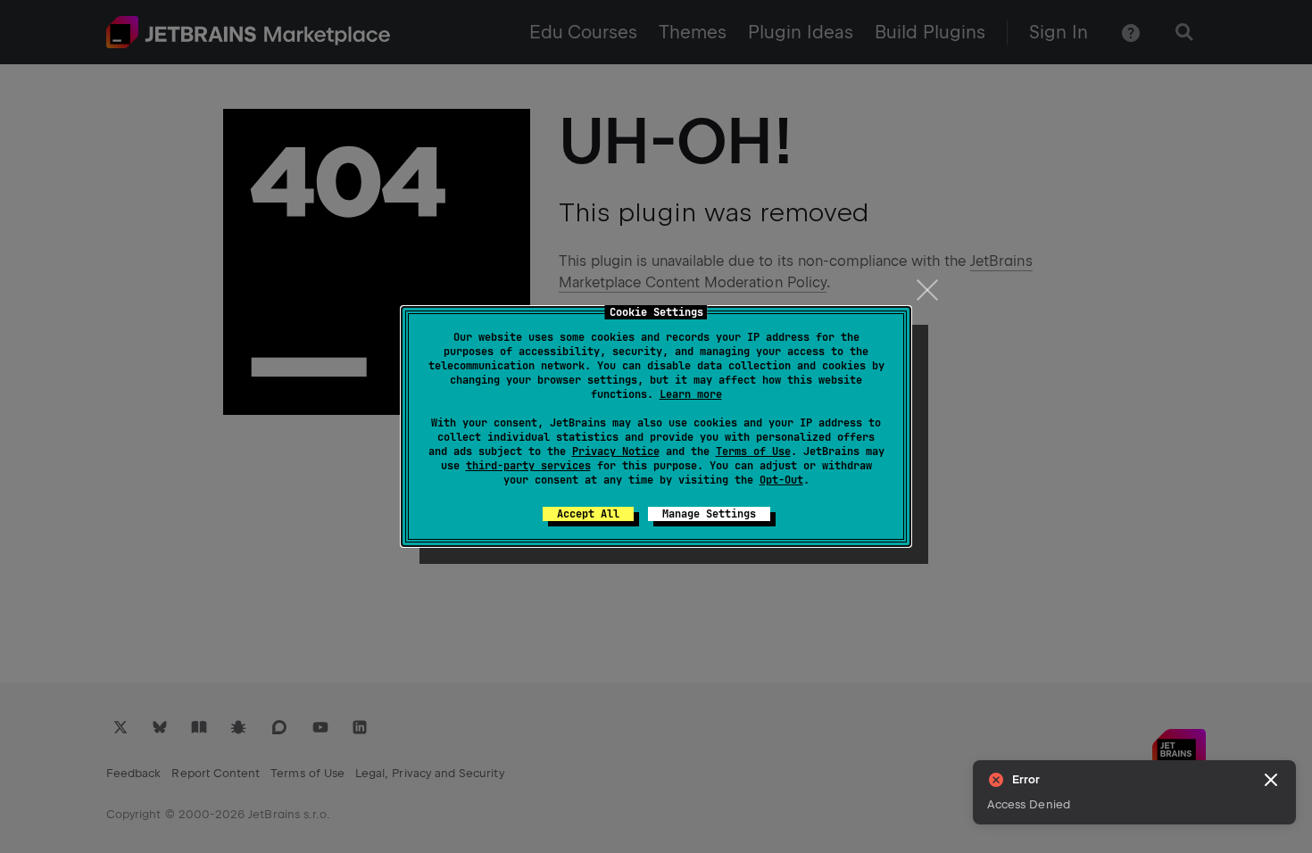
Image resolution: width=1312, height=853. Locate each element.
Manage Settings (709, 514)
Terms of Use (753, 451)
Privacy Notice (616, 451)
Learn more (691, 394)
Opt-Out (781, 480)
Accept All (588, 514)
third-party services (528, 466)
